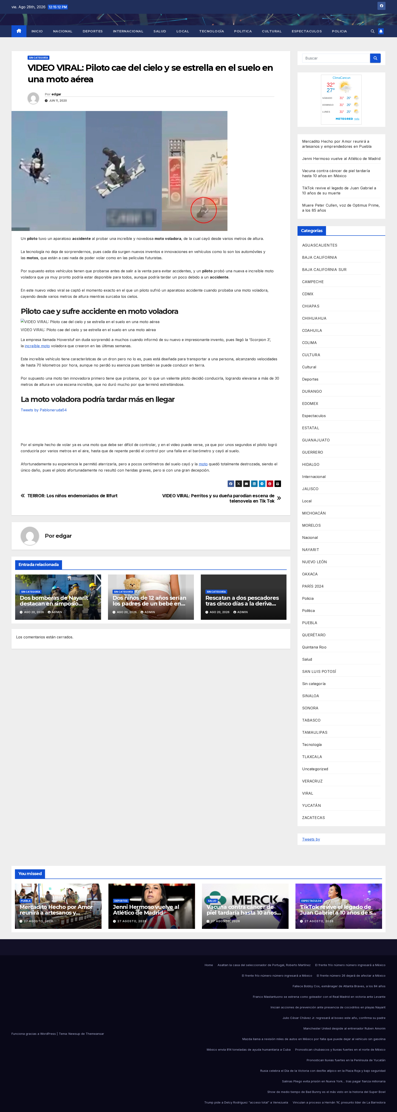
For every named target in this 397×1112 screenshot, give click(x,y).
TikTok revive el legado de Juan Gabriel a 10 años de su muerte (337, 913)
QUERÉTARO (314, 635)
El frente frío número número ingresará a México (350, 965)
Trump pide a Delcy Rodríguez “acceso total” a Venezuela (246, 1102)
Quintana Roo (314, 647)
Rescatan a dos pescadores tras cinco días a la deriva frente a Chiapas (242, 603)
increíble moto (37, 346)
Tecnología (211, 31)
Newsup (74, 1033)
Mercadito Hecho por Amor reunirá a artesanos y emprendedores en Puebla (56, 913)
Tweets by (311, 839)
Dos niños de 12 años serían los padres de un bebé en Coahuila (149, 603)
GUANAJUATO (316, 440)
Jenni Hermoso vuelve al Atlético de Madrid (341, 158)
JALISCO (310, 488)
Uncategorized (315, 769)
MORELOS (311, 525)
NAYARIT (310, 549)
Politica (243, 31)
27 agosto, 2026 (38, 921)
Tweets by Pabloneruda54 (44, 410)
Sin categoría (38, 57)
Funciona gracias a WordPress (34, 1033)
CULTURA (311, 355)
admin (57, 612)
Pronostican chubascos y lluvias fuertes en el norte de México (340, 1049)
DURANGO (312, 391)
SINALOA (310, 696)
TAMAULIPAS (315, 732)
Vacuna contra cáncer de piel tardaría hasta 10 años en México (242, 913)
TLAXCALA (312, 756)
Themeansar (95, 1033)
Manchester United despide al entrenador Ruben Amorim (344, 1028)
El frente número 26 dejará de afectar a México (351, 975)
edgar (56, 94)
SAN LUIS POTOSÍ (319, 671)
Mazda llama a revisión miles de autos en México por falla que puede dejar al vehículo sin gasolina (314, 1039)
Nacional (63, 31)
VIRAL (307, 793)
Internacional (128, 31)
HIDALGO (310, 464)
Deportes (93, 31)
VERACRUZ (312, 781)
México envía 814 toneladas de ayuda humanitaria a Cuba (249, 1049)
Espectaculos (307, 31)
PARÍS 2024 (313, 586)
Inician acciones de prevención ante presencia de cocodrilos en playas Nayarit (328, 1007)
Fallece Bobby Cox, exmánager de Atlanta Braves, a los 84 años (339, 986)
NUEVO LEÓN (314, 562)
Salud (159, 31)
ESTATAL (310, 428)
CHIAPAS (310, 306)
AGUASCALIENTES (319, 245)
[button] (372, 31)
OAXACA (310, 574)
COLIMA (309, 342)
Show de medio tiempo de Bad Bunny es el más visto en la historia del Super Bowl (326, 1092)
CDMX (308, 294)
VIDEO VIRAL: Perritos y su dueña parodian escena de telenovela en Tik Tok (218, 498)
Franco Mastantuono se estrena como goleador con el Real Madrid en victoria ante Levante (319, 996)
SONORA (310, 708)
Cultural (272, 31)
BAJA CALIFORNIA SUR (324, 269)
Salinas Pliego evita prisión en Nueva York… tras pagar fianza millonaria (334, 1081)
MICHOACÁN (314, 513)
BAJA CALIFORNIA (319, 257)
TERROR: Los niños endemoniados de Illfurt (72, 495)
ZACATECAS (313, 817)
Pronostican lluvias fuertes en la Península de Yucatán (346, 1060)
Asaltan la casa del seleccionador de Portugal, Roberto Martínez (264, 965)
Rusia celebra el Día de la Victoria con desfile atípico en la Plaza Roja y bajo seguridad (323, 1070)
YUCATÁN (311, 805)
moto (203, 464)
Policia (339, 31)
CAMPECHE (313, 281)
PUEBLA (310, 622)
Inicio (37, 31)
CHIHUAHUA (314, 318)
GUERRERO (312, 452)
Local (182, 31)
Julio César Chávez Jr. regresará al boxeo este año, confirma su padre (334, 1018)
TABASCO (311, 720)
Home (209, 965)
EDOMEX (310, 403)
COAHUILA (312, 330)
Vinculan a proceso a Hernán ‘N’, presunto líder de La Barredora (339, 1102)
